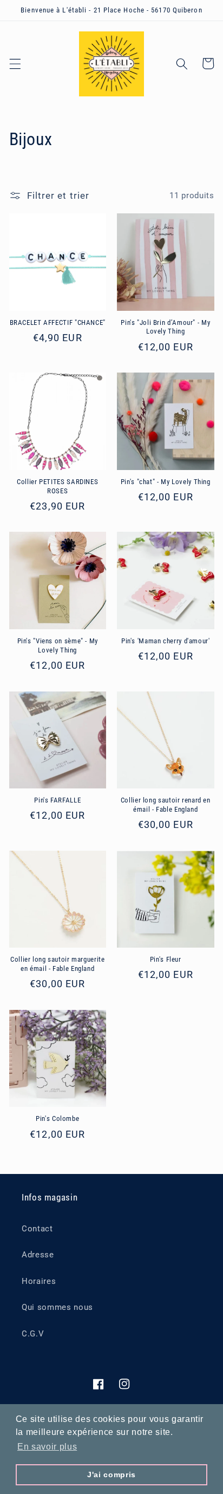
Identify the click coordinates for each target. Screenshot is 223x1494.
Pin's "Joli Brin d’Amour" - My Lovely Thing (165, 326)
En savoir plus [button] (47, 1446)
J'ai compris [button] (111, 1474)
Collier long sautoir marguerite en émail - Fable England (57, 963)
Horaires (39, 1281)
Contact (37, 1229)
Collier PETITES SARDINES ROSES (57, 486)
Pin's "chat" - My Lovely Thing (166, 482)
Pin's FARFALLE (57, 800)
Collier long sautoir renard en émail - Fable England (166, 804)
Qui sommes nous (57, 1307)
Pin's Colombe (57, 1118)
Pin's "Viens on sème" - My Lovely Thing (57, 645)
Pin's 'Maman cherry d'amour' (165, 641)
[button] (15, 63)
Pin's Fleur (165, 959)
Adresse (38, 1255)
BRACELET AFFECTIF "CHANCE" (58, 322)
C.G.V (33, 1334)
